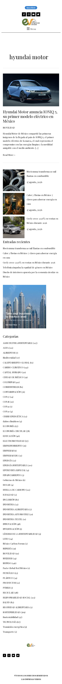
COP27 (6, 396)
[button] (31, 28)
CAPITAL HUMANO (12, 372)
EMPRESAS (8, 450)
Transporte (8, 631)
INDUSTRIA (8, 504)
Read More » (9, 154)
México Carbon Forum (14, 543)
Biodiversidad (9, 357)
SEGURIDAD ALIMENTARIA (16, 607)
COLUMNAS (9, 382)
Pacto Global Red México (15, 568)
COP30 (6, 411)
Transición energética (13, 626)
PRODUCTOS (9, 582)
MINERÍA (7, 548)
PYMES (6, 587)
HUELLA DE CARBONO (14, 489)
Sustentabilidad (10, 617)
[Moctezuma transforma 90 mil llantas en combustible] (14, 180)
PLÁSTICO (8, 578)
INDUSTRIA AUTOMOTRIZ (16, 514)
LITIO (6, 538)
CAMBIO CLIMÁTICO (13, 367)
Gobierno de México (12, 480)
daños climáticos (11, 421)
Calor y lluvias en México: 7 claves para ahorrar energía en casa (42, 199)
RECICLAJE (8, 592)
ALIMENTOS (9, 352)
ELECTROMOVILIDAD (14, 440)
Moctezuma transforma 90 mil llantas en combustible (29, 248)
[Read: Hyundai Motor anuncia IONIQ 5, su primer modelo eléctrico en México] (31, 89)
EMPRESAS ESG (10, 455)
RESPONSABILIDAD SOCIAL (16, 597)
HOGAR (6, 484)
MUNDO (7, 563)
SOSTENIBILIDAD (11, 612)
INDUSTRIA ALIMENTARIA (16, 509)
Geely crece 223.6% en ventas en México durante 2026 (29, 262)
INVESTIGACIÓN (11, 529)
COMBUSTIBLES (11, 387)
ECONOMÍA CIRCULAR (14, 431)
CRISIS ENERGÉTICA (13, 416)
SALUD (6, 602)
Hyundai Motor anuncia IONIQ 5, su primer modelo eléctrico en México (30, 116)
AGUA (6, 347)
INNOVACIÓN (9, 524)
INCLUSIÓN (9, 499)
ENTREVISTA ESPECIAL (14, 470)
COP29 (6, 406)
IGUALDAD (8, 494)
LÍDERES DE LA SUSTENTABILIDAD (20, 533)
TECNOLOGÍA (9, 621)
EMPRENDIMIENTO (12, 445)
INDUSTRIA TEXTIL (12, 519)
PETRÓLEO (8, 573)
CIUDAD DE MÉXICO (13, 377)
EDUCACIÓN (9, 436)
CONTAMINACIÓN (12, 391)
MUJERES (7, 558)
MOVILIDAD (9, 127)
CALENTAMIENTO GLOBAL (16, 362)
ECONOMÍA (8, 426)
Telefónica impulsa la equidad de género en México (27, 267)
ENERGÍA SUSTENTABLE (15, 465)
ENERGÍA (7, 460)
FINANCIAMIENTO (12, 475)
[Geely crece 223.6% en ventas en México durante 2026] (14, 227)
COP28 (6, 401)
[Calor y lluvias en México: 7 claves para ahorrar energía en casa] (14, 204)
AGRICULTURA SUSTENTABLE (18, 343)
